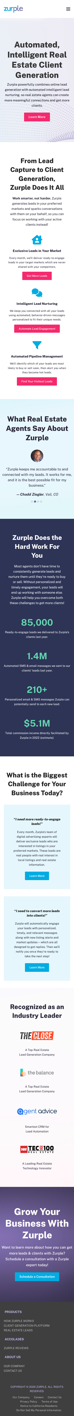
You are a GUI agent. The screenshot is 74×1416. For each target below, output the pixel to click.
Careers (38, 1397)
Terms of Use (49, 1401)
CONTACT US (13, 1370)
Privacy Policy (28, 1401)
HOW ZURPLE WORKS (19, 1321)
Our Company (21, 1397)
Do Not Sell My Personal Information (38, 1410)
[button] (68, 8)
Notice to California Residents (38, 1405)
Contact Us (54, 1397)
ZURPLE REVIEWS (16, 1348)
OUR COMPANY (14, 1366)
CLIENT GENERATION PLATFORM (27, 1325)
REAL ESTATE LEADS (18, 1330)
